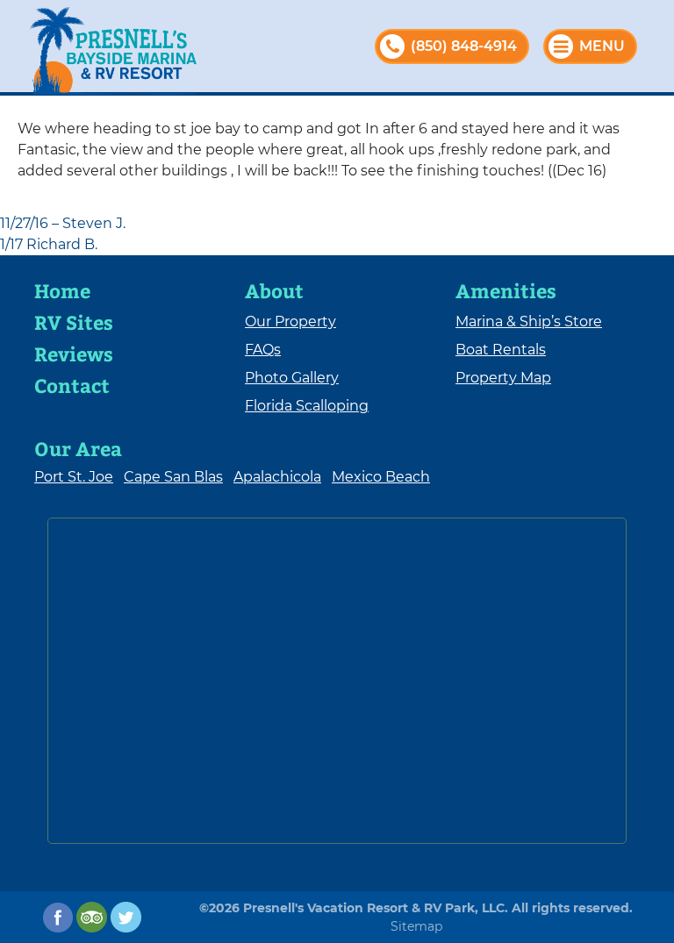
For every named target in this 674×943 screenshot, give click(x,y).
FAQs (263, 349)
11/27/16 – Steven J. (62, 223)
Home (62, 290)
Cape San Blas (173, 476)
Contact (72, 385)
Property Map (503, 377)
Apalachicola (277, 476)
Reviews (73, 353)
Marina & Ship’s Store (528, 321)
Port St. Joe (73, 476)
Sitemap (416, 926)
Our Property (290, 321)
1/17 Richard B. (48, 244)
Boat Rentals (500, 349)
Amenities (505, 290)
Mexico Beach (381, 476)
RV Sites (73, 322)
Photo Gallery (292, 377)
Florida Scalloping (307, 405)
